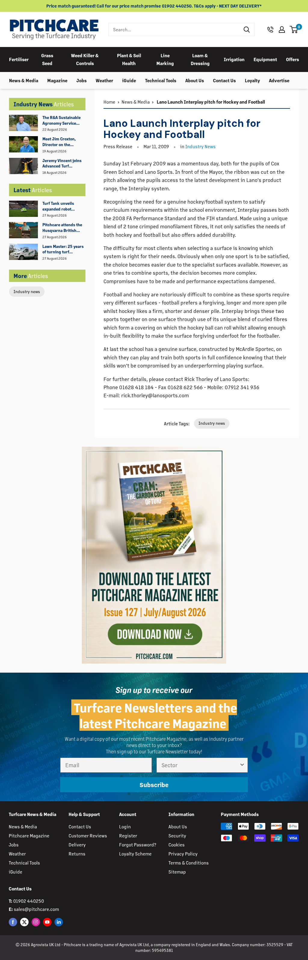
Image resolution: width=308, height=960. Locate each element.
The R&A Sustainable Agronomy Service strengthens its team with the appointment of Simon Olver (62, 120)
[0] (294, 29)
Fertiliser (19, 59)
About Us (194, 80)
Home (109, 102)
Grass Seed (47, 59)
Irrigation (234, 59)
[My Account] (282, 29)
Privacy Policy (183, 853)
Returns (77, 853)
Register (128, 835)
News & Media (23, 80)
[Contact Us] (270, 29)
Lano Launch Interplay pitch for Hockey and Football (210, 102)
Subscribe (154, 785)
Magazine (57, 80)
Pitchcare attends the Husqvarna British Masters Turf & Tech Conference (62, 227)
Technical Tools (160, 80)
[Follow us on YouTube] (47, 922)
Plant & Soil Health (129, 59)
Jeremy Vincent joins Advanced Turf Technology (62, 163)
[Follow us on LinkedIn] (58, 922)
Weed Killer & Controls (85, 59)
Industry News (200, 146)
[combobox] (174, 29)
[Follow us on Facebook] (13, 922)
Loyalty (252, 80)
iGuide (129, 80)
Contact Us (224, 80)
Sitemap (177, 871)
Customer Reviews (88, 835)
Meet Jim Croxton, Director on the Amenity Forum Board (62, 142)
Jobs (81, 80)
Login (125, 826)
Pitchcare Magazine (29, 835)
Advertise (279, 80)
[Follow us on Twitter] (24, 922)
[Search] (246, 29)
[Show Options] (242, 765)
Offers (292, 59)
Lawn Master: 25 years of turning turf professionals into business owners (63, 249)
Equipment (265, 59)
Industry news (27, 291)
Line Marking (165, 59)
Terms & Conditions (188, 862)
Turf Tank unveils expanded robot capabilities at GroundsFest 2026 (59, 206)
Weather (104, 80)
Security (177, 835)
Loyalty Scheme (135, 853)
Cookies (176, 844)
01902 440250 (28, 901)
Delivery (77, 844)
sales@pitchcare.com (36, 909)
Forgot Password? (137, 844)
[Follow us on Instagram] (36, 922)
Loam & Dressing (200, 59)
